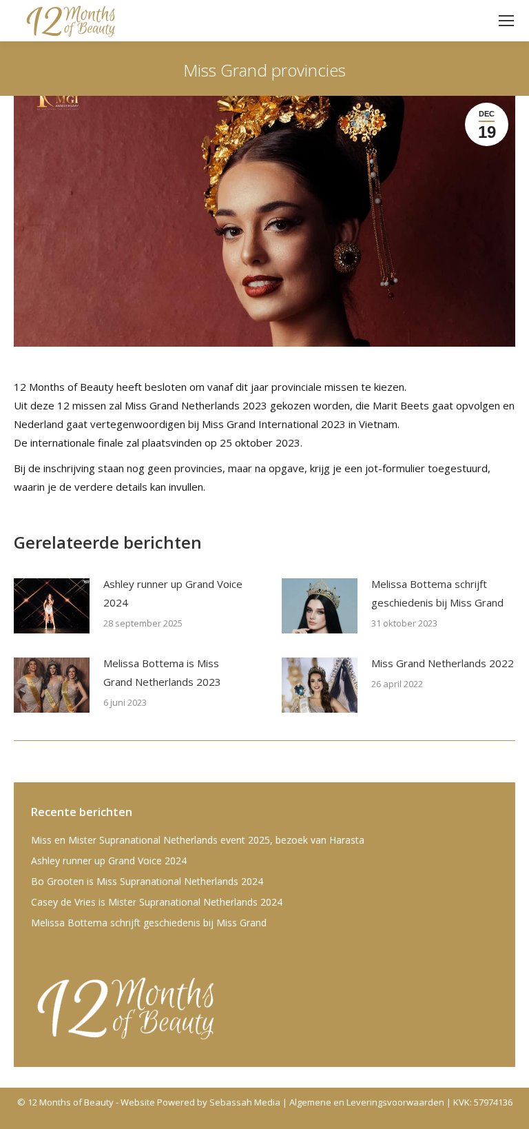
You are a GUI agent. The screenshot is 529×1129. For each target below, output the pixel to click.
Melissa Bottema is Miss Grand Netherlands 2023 (162, 672)
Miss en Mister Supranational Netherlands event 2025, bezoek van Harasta (197, 839)
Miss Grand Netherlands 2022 (442, 663)
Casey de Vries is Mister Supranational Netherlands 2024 (156, 901)
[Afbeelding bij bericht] (52, 605)
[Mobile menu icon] (506, 21)
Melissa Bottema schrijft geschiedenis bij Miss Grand (437, 593)
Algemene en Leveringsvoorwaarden (366, 1102)
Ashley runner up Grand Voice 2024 (172, 593)
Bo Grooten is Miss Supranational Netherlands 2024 (147, 881)
